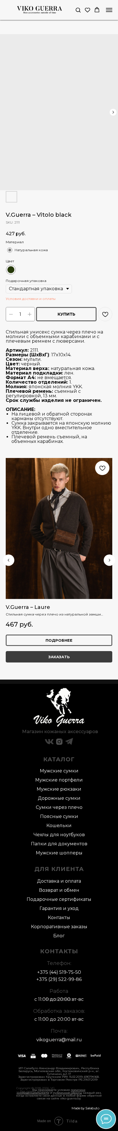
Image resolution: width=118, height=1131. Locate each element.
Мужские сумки (59, 771)
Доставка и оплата (59, 881)
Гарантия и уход (59, 908)
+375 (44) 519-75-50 (59, 972)
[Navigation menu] (109, 10)
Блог (59, 935)
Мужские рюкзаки (59, 789)
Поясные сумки (59, 816)
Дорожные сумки (59, 798)
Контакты (59, 917)
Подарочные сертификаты (59, 899)
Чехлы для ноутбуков (59, 834)
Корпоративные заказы (59, 926)
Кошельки (59, 825)
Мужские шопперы (59, 853)
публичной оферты (67, 1093)
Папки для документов (59, 843)
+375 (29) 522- (52, 979)
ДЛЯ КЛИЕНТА (59, 869)
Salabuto (92, 1108)
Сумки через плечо (59, 807)
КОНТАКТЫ (59, 951)
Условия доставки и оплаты (31, 298)
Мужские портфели (59, 780)
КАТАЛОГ (59, 759)
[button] (78, 10)
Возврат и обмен (59, 890)
